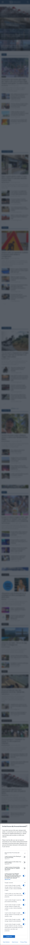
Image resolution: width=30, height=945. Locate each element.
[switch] (24, 857)
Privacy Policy (23, 942)
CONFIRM (9, 936)
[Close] (27, 826)
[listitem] (15, 853)
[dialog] (15, 884)
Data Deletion (6, 942)
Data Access (15, 942)
